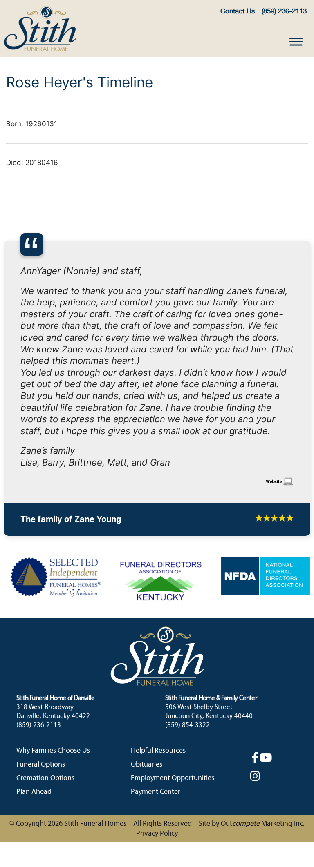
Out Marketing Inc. (263, 696)
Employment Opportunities (172, 650)
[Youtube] (265, 629)
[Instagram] (254, 647)
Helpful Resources (158, 622)
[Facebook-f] (254, 629)
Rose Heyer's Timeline (79, 82)
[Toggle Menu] (296, 41)
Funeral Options (40, 636)
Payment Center (155, 663)
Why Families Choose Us (53, 622)
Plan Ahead (34, 663)
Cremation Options (45, 650)
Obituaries (146, 636)
